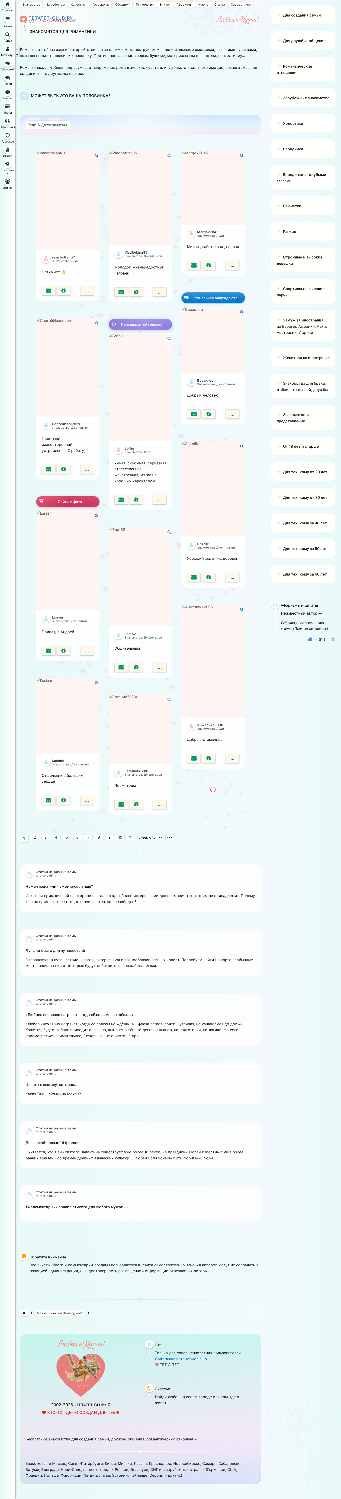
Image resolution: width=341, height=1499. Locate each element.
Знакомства (31, 4)
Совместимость (243, 4)
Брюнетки (292, 206)
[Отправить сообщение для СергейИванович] (48, 469)
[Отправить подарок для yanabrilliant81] (63, 290)
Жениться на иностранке (306, 357)
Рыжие (289, 231)
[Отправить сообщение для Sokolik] (194, 577)
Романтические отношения (294, 69)
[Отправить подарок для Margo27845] (209, 265)
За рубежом (55, 4)
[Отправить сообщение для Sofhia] (121, 499)
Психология (145, 4)
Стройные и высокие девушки (299, 260)
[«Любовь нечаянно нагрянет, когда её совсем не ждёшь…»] (140, 1059)
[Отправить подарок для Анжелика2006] (209, 758)
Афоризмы (184, 4)
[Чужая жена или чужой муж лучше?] (140, 925)
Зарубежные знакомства (306, 98)
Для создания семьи (302, 15)
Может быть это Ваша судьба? (60, 1313)
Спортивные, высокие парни (301, 291)
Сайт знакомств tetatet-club (181, 1359)
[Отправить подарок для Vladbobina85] (136, 292)
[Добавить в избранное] (333, 639)
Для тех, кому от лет (305, 472)
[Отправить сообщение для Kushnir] (48, 800)
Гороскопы (101, 4)
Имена (203, 4)
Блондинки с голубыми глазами (301, 177)
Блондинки (293, 149)
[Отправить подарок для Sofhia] (136, 499)
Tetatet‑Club (90, 1405)
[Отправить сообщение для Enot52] (121, 667)
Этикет (165, 4)
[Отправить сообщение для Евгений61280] (121, 804)
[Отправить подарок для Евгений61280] (136, 804)
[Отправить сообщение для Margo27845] (194, 265)
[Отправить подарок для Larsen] (63, 650)
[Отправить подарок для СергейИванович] (63, 469)
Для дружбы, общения (304, 40)
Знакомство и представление (293, 417)
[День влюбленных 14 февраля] (140, 1181)
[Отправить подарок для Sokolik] (209, 577)
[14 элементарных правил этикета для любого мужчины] (140, 1234)
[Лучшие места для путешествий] (140, 989)
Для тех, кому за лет (305, 523)
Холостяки (79, 4)
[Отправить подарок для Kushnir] (63, 800)
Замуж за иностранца (303, 320)
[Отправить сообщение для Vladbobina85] (121, 292)
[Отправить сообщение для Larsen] (48, 650)
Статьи (219, 4)
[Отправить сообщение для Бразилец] (194, 414)
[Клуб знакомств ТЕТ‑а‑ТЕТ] (24, 1313)
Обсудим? (122, 4)
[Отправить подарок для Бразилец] (209, 414)
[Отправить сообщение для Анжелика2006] (194, 758)
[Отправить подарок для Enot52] (136, 667)
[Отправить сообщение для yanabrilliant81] (48, 290)
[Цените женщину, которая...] (140, 1117)
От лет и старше (301, 446)
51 (321, 639)
